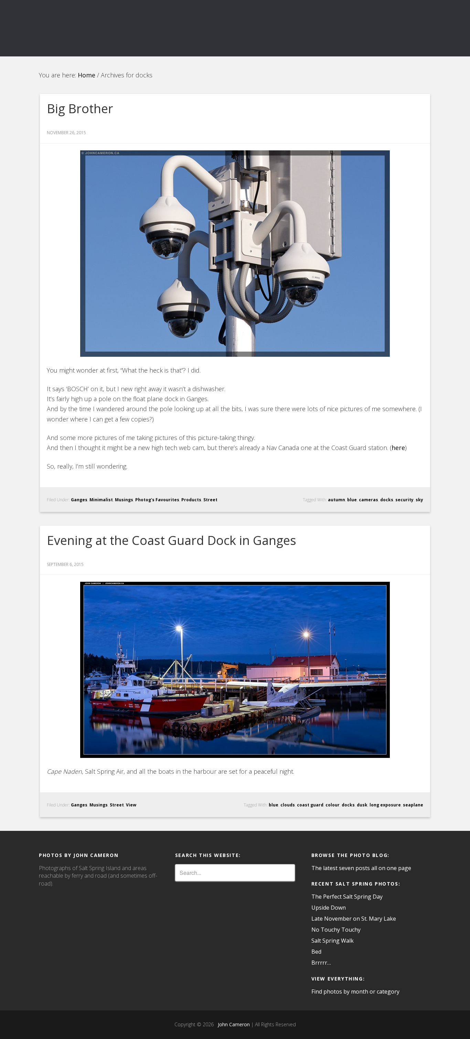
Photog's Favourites (157, 500)
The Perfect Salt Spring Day (347, 896)
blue (352, 500)
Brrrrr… (321, 962)
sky (419, 500)
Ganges (79, 500)
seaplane (413, 805)
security (404, 500)
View (131, 805)
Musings (124, 500)
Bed (316, 951)
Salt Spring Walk (332, 940)
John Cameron (232, 1024)
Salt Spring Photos (101, 28)
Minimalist (101, 500)
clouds (287, 805)
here (398, 447)
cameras (368, 500)
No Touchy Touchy (336, 929)
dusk (362, 805)
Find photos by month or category (355, 991)
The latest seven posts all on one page (361, 868)
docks (386, 500)
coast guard (310, 805)
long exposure (385, 805)
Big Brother (80, 108)
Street (210, 500)
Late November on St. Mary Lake (353, 918)
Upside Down (328, 907)
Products (191, 500)
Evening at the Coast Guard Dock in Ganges (171, 540)
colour (332, 805)
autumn (336, 500)
